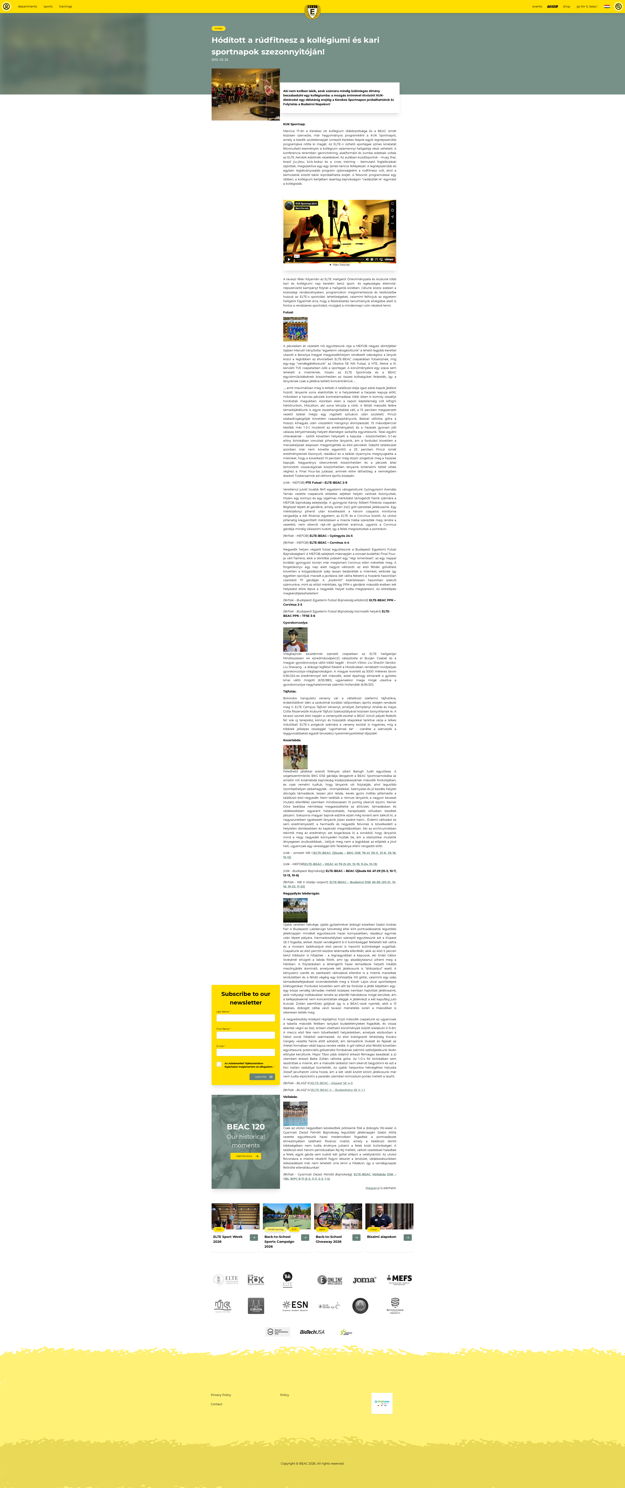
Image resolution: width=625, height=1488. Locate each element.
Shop (566, 6)
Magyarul (373, 1188)
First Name (223, 1028)
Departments (27, 6)
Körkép (218, 28)
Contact (216, 1404)
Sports (48, 6)
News (552, 6)
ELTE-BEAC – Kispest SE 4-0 (332, 1083)
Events (537, 6)
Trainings (65, 6)
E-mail (220, 1046)
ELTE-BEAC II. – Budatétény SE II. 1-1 (338, 1090)
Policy (284, 1395)
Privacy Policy (221, 1395)
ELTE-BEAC (341, 864)
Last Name (223, 1011)
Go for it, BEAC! (587, 6)
